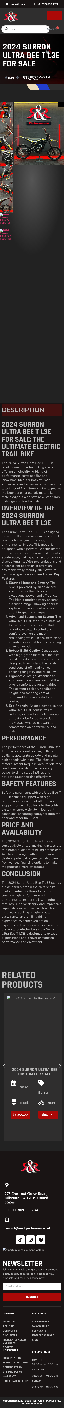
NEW (51, 1102)
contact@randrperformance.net (27, 1228)
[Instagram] (30, 1239)
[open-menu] (54, 15)
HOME (11, 78)
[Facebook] (40, 1239)
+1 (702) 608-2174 (25, 1210)
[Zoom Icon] (61, 104)
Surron (43, 1092)
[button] (4, 1066)
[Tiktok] (20, 1239)
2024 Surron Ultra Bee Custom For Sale (34, 1072)
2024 (24, 1087)
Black (24, 1102)
